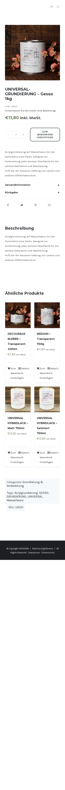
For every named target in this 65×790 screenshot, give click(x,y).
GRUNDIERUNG (16, 496)
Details (24, 368)
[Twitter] (22, 205)
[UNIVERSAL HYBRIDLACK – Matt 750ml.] (18, 399)
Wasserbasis (15, 500)
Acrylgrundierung (26, 493)
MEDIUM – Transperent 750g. (46, 339)
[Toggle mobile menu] (58, 7)
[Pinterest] (35, 205)
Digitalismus (47, 548)
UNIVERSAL (35, 496)
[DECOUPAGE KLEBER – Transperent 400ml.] (18, 315)
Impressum (34, 552)
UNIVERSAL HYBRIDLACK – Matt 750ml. (18, 423)
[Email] (49, 205)
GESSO (43, 493)
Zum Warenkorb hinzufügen (45, 134)
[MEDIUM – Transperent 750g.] (47, 315)
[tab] (32, 185)
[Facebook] (8, 205)
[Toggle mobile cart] (51, 7)
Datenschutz (48, 552)
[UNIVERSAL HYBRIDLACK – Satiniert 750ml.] (47, 399)
